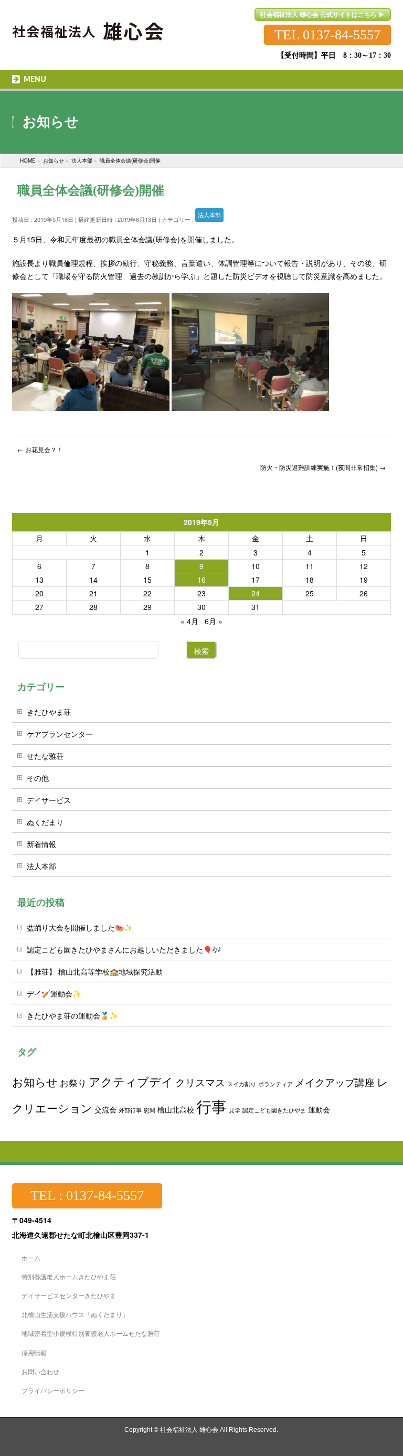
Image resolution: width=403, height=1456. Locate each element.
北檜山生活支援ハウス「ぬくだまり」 (75, 1314)
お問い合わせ (40, 1371)
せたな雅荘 (45, 756)
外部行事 (130, 1110)
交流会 (105, 1109)
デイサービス (49, 800)
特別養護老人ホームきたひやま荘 (69, 1276)
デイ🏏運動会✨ (54, 993)
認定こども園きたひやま (274, 1110)
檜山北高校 (175, 1109)
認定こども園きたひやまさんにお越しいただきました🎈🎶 (124, 949)
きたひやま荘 (49, 711)
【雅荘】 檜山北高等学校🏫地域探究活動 (95, 971)
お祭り (73, 1082)
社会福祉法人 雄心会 (189, 1429)
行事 (211, 1106)
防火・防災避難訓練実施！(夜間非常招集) (323, 467)
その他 (38, 778)
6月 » (213, 621)
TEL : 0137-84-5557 (87, 1195)
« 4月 (189, 621)
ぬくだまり (45, 822)
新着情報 (41, 844)
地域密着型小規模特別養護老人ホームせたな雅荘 (91, 1333)
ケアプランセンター (60, 734)
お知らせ (35, 1081)
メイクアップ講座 (335, 1082)
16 (201, 579)
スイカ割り (241, 1084)
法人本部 (209, 214)
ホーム (31, 1257)
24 (255, 593)
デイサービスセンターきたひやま (69, 1295)
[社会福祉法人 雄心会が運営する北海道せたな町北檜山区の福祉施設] (88, 25)
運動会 (319, 1109)
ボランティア (275, 1084)
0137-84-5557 (341, 34)
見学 (234, 1110)
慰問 (149, 1110)
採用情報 (34, 1352)
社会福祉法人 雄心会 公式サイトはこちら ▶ (322, 14)
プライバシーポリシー (53, 1390)
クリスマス (200, 1082)
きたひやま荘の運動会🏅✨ (72, 1015)
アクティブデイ (131, 1081)
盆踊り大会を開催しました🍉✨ (80, 927)
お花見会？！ (40, 449)
